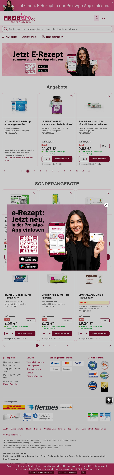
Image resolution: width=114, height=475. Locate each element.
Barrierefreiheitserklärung (94, 429)
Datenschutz (17, 429)
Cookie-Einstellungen (54, 429)
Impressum (73, 429)
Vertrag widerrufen (12, 435)
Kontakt (30, 373)
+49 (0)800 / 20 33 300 (11, 370)
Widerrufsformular (34, 376)
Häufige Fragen (33, 429)
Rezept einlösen (34, 369)
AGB (5, 429)
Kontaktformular (10, 384)
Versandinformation (35, 362)
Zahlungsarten (33, 366)
